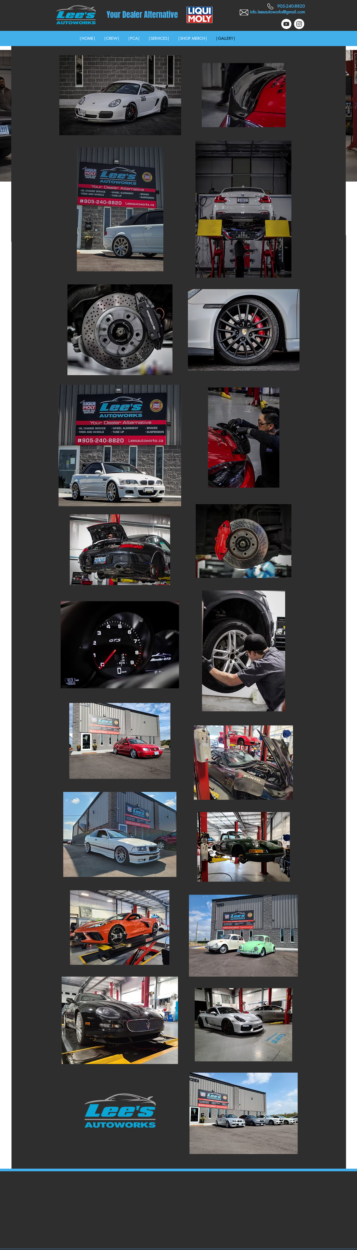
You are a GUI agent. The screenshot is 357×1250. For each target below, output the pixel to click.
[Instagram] (299, 24)
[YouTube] (286, 24)
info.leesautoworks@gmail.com (277, 12)
